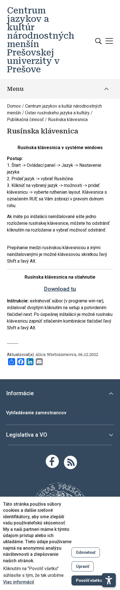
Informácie (20, 393)
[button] (109, 580)
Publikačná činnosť (25, 119)
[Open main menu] (109, 41)
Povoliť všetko (89, 580)
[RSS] (70, 462)
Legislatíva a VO (26, 434)
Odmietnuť (85, 552)
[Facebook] (52, 461)
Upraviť (82, 566)
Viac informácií (18, 582)
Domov (14, 106)
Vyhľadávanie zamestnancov (36, 412)
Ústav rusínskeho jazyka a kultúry (57, 112)
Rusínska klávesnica (68, 119)
